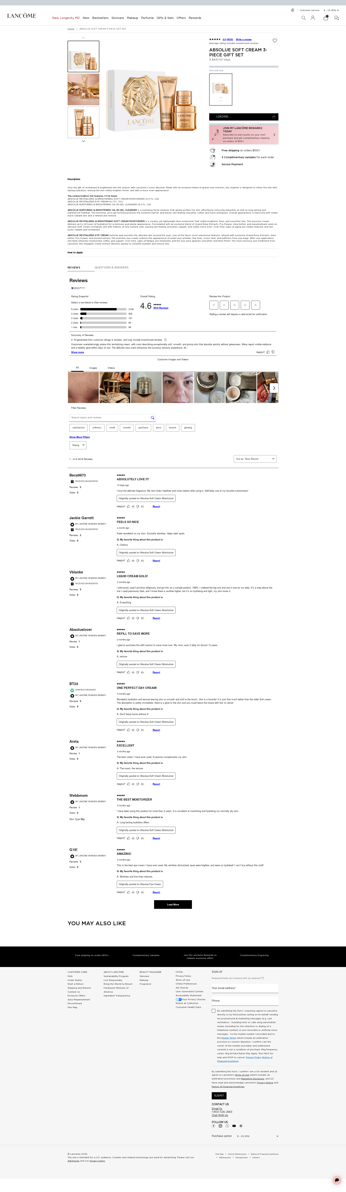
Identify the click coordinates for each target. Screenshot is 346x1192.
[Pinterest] (241, 1126)
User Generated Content (189, 991)
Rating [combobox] (75, 445)
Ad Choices (182, 988)
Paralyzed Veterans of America (116, 990)
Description (74, 179)
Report (156, 506)
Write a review (244, 39)
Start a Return (75, 984)
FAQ (70, 976)
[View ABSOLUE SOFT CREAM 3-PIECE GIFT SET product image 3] (83, 122)
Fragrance (145, 984)
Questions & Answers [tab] (111, 267)
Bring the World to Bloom (118, 984)
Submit (219, 1096)
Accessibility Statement (189, 995)
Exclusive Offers (76, 996)
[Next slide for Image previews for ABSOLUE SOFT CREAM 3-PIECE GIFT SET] (83, 141)
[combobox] (258, 459)
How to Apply (75, 252)
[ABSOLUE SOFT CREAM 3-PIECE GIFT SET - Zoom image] (154, 87)
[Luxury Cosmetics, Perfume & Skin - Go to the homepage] (21, 15)
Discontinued (75, 1003)
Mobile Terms (228, 1038)
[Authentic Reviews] (78, 288)
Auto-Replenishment (79, 1000)
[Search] (303, 18)
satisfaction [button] (78, 427)
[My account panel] (313, 18)
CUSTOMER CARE (77, 972)
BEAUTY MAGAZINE (150, 972)
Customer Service (310, 10)
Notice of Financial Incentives (228, 1087)
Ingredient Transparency (117, 996)
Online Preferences (186, 984)
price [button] (158, 427)
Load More (173, 904)
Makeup (144, 980)
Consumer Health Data (188, 1007)
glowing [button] (188, 427)
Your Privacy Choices (193, 999)
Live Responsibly (113, 980)
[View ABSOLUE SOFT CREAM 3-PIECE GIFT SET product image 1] (83, 56)
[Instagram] (220, 1126)
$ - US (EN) (330, 10)
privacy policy (97, 1161)
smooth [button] (127, 427)
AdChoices (73, 1161)
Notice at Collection (187, 1003)
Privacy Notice (265, 1083)
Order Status (75, 980)
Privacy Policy (183, 976)
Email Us (217, 1109)
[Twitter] (227, 1126)
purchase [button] (143, 427)
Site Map (72, 1007)
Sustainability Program (116, 976)
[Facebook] (213, 1126)
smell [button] (112, 427)
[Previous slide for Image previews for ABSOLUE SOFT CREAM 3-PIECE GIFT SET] (83, 37)
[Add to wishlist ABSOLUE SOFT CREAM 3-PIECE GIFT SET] (274, 40)
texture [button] (172, 427)
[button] (243, 134)
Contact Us (74, 992)
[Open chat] (336, 1180)
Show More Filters (79, 437)
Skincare (144, 976)
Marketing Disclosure (252, 1079)
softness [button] (96, 427)
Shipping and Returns (79, 988)
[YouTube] (234, 1126)
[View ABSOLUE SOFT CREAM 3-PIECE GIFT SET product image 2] (83, 89)
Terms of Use (183, 980)
